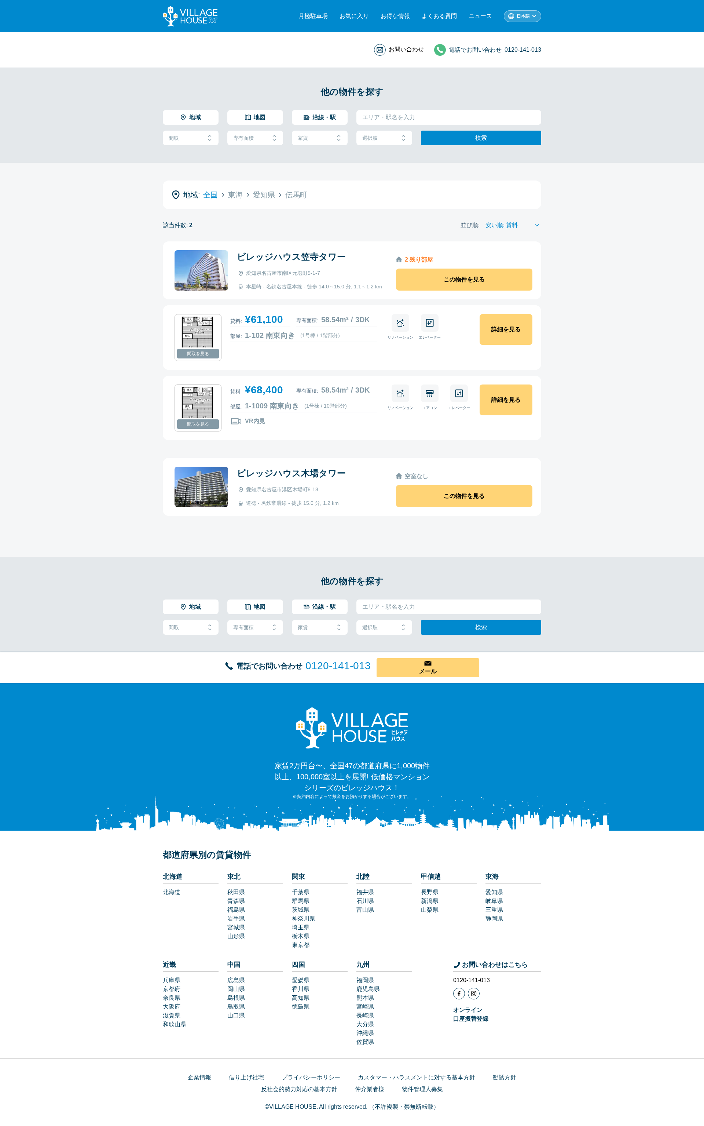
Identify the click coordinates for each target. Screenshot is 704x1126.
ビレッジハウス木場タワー (291, 473)
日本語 (523, 16)
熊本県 (365, 998)
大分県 (365, 1024)
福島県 (236, 910)
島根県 (236, 998)
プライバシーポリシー (311, 1077)
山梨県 (430, 910)
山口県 (236, 1015)
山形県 (236, 936)
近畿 (169, 964)
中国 (234, 964)
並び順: (470, 225)
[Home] (352, 727)
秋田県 (236, 892)
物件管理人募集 (422, 1089)
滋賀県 (171, 1015)
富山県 (365, 910)
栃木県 (300, 936)
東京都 (300, 945)
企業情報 (199, 1077)
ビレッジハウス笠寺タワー (291, 257)
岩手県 (236, 918)
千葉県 (300, 892)
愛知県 (494, 892)
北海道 (173, 876)
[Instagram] (474, 993)
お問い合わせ (406, 49)
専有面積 (243, 138)
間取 (174, 138)
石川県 (365, 901)
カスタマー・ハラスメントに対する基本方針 (416, 1077)
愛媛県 (300, 980)
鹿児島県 (368, 989)
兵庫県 (171, 980)
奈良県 (171, 998)
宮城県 (236, 927)
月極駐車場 (313, 16)
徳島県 (300, 1006)
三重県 (494, 910)
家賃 (303, 138)
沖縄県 (365, 1033)
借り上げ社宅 (246, 1077)
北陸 (363, 876)
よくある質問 (439, 16)
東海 (492, 876)
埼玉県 (300, 927)
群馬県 (300, 901)
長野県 (430, 892)
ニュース (480, 16)
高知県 (300, 998)
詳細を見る (506, 329)
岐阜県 (494, 901)
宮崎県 (365, 1006)
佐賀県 (365, 1042)
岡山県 (236, 989)
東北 (234, 876)
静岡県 (494, 918)
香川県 (300, 989)
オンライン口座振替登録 (470, 1014)
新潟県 (430, 901)
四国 (298, 964)
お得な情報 (395, 16)
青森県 (236, 901)
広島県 (236, 980)
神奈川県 (303, 918)
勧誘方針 (504, 1077)
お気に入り (354, 16)
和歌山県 (174, 1024)
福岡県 (365, 980)
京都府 (171, 989)
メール (428, 671)
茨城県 (300, 910)
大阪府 (171, 1006)
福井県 (365, 892)
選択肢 (370, 138)
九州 (363, 964)
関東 (298, 876)
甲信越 (431, 876)
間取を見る (198, 353)
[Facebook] (459, 993)
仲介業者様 (369, 1089)
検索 (481, 138)
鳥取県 (236, 1006)
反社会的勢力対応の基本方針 (299, 1089)
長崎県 (365, 1015)
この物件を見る (464, 279)
